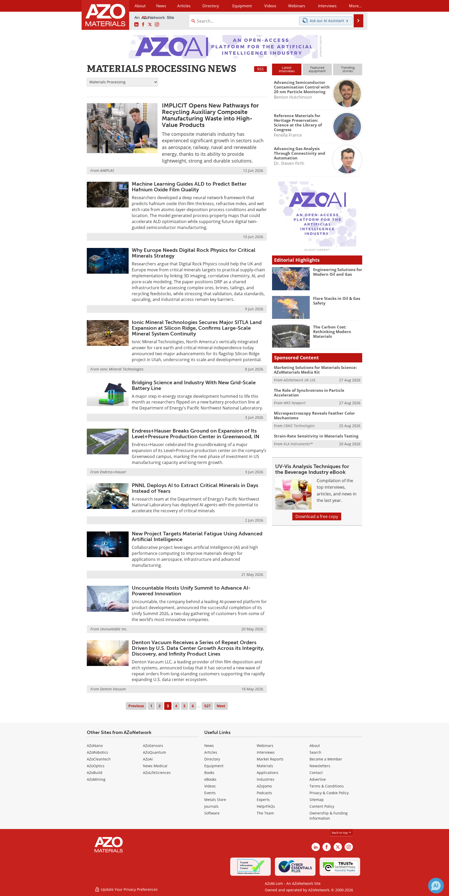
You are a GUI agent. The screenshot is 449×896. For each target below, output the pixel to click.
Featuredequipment (317, 69)
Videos (210, 786)
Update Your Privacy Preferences (129, 889)
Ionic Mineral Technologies (121, 369)
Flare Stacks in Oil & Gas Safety (336, 301)
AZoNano (95, 745)
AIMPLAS (107, 170)
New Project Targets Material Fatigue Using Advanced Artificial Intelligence (197, 536)
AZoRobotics (97, 752)
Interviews (266, 752)
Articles (210, 752)
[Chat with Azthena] (436, 885)
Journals (211, 806)
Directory (210, 5)
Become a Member (325, 759)
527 (207, 705)
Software (212, 813)
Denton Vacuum (113, 688)
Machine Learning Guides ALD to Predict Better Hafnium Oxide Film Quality (189, 187)
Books (209, 772)
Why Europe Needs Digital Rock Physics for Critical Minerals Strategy (193, 253)
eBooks (210, 779)
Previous (136, 705)
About (314, 745)
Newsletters (319, 765)
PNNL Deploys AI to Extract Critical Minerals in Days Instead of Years (195, 488)
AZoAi (148, 759)
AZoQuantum (154, 752)
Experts (263, 799)
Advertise (317, 779)
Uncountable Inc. (113, 628)
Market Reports (270, 759)
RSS (260, 68)
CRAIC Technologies (299, 425)
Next (221, 705)
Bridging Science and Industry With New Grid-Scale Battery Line (194, 385)
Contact (316, 772)
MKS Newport (294, 402)
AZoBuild (94, 772)
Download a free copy (316, 516)
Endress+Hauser (113, 471)
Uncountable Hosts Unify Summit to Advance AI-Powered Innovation (191, 591)
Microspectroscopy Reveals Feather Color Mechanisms (314, 415)
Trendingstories (348, 69)
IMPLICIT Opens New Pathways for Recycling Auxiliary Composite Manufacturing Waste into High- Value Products (210, 115)
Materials (265, 765)
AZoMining (96, 779)
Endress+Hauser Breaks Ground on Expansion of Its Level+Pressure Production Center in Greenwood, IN (195, 434)
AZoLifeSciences (157, 772)
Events (210, 792)
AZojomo (264, 786)
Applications (267, 772)
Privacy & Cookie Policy (329, 792)
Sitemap (316, 799)
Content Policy (321, 806)
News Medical (155, 765)
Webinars (265, 745)
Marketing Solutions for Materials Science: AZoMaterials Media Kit (315, 370)
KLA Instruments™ (298, 443)
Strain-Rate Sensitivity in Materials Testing (316, 436)
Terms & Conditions (326, 786)
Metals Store (215, 799)
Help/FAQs (266, 806)
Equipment (213, 765)
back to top (340, 832)
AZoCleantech (99, 759)
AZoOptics (95, 765)
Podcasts (264, 792)
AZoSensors (153, 745)
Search (315, 752)
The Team (265, 813)
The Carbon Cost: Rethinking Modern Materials (332, 331)
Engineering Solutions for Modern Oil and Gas (337, 272)
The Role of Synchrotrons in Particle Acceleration (309, 393)
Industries (265, 779)
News (209, 745)
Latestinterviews (287, 69)
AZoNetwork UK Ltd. (299, 380)
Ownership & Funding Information (328, 816)
